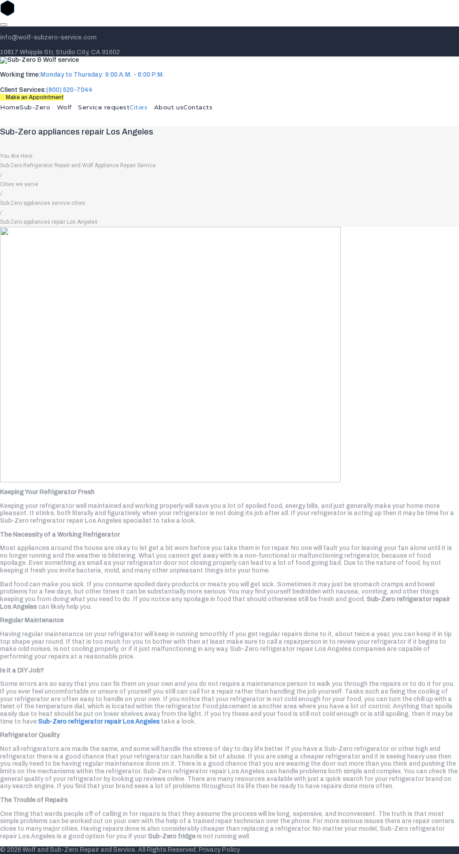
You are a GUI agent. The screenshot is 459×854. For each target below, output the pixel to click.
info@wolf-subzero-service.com (48, 37)
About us (168, 107)
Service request (104, 107)
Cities (138, 107)
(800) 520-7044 (69, 90)
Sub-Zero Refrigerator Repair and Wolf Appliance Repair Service (78, 165)
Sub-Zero (35, 107)
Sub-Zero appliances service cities (42, 203)
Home (10, 107)
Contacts (197, 107)
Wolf (64, 107)
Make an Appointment (34, 97)
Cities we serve (19, 184)
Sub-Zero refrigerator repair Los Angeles (99, 721)
